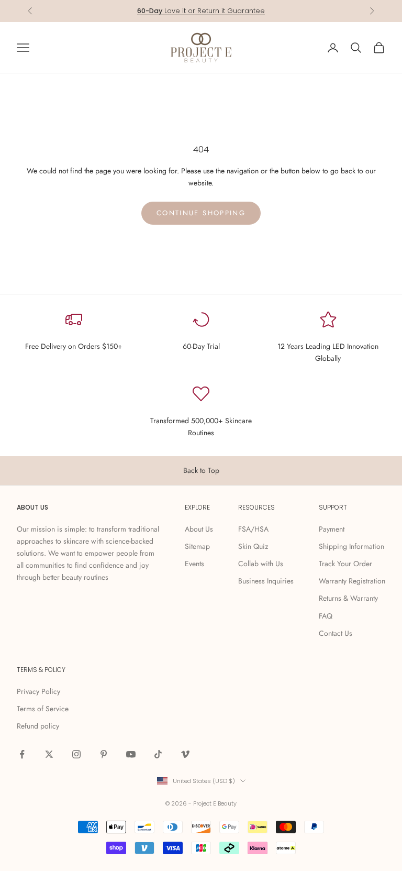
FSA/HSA (253, 529)
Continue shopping (201, 213)
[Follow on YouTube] (131, 754)
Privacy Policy (38, 691)
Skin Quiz (253, 546)
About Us (199, 529)
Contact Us (335, 633)
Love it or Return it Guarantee (201, 10)
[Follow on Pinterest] (103, 754)
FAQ (325, 616)
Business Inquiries (266, 581)
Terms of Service (43, 708)
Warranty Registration (352, 581)
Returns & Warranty (348, 598)
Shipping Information (351, 546)
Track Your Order (345, 563)
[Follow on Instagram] (76, 754)
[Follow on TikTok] (158, 754)
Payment (331, 529)
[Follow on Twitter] (49, 754)
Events (194, 563)
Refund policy (38, 726)
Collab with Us (260, 563)
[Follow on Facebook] (22, 754)
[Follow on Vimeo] (185, 754)
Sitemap (197, 546)
